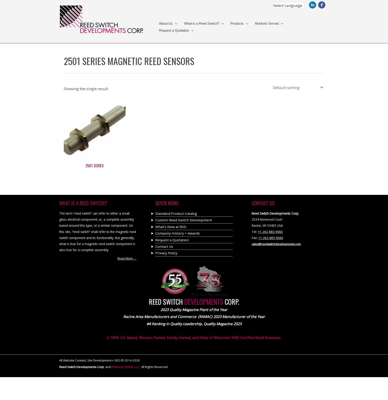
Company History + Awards (177, 233)
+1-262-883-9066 (270, 238)
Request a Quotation (172, 240)
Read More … (126, 258)
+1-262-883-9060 (270, 232)
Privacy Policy (166, 253)
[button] (175, 23)
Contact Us (164, 246)
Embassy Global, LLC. (126, 367)
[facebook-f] (322, 5)
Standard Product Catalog (176, 213)
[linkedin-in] (313, 5)
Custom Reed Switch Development (183, 220)
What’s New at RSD (170, 226)
